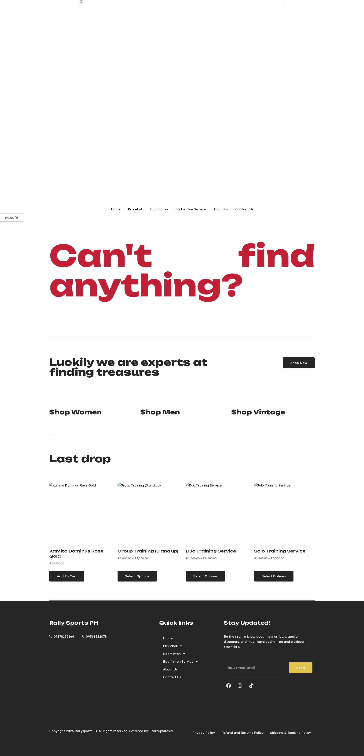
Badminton (159, 209)
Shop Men (160, 412)
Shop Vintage (258, 412)
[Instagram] (240, 685)
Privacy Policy (203, 733)
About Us (220, 209)
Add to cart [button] (67, 576)
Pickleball (135, 209)
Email (228, 659)
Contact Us (244, 209)
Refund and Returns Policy (242, 733)
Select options (137, 576)
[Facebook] (228, 685)
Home (115, 209)
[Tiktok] (251, 685)
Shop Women (75, 412)
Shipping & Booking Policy (290, 733)
